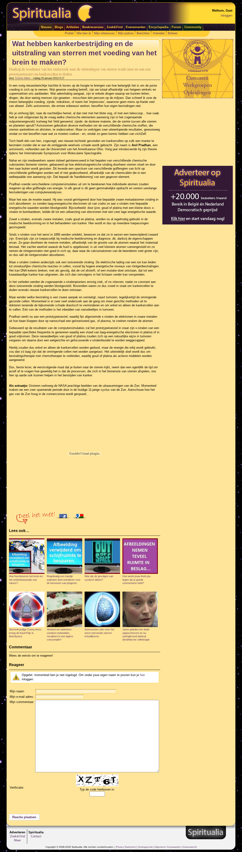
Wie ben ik (84, 33)
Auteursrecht (190, 847)
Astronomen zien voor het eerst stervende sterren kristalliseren (99, 633)
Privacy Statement (126, 847)
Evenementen (136, 27)
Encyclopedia (159, 27)
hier (142, 675)
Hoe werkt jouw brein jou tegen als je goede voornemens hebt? (136, 579)
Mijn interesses (104, 33)
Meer (17, 840)
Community (192, 27)
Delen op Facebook (64, 514)
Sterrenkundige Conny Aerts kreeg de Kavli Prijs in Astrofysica (25, 633)
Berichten (143, 33)
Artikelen (72, 27)
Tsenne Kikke (22, 78)
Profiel (69, 33)
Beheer (172, 33)
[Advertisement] (197, 131)
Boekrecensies (93, 27)
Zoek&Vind (115, 27)
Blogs (59, 27)
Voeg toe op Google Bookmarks (81, 514)
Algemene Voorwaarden (168, 847)
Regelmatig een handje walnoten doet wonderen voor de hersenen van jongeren (64, 579)
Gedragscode (145, 847)
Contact (36, 836)
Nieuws (46, 27)
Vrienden (159, 33)
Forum (176, 27)
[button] (24, 817)
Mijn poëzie (126, 33)
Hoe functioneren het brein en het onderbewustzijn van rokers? (26, 579)
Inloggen (226, 15)
